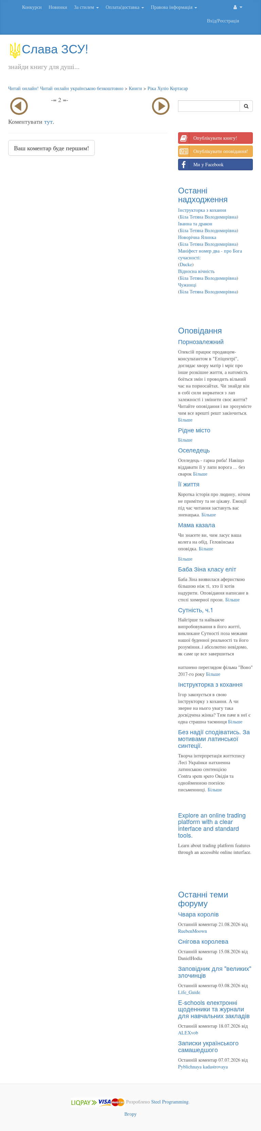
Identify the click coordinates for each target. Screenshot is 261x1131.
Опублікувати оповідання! (220, 151)
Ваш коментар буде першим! (51, 148)
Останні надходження (203, 194)
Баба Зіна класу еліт (207, 568)
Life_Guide (189, 992)
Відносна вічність (196, 271)
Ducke (186, 264)
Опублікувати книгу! (215, 138)
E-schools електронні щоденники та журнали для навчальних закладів (214, 1009)
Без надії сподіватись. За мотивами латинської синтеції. (214, 738)
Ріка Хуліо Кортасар (167, 88)
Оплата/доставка (123, 7)
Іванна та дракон (195, 223)
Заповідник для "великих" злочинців (214, 971)
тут (48, 121)
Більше (185, 419)
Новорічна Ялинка (197, 237)
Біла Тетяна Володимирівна (208, 216)
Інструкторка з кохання (202, 210)
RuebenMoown (192, 931)
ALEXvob (188, 1032)
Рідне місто (194, 429)
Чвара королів (198, 913)
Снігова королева (203, 941)
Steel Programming (170, 1101)
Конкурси (32, 7)
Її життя (188, 483)
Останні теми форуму (203, 898)
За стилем (84, 7)
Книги (135, 88)
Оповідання (200, 330)
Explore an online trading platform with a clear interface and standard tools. (212, 824)
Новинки (58, 7)
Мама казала (196, 524)
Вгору (130, 1114)
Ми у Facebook (208, 164)
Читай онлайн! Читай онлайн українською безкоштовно (65, 88)
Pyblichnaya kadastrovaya (203, 1066)
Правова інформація (172, 7)
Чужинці (187, 284)
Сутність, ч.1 (195, 609)
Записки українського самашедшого (208, 1046)
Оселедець (194, 449)
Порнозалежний (201, 341)
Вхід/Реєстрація (223, 20)
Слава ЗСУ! (55, 48)
